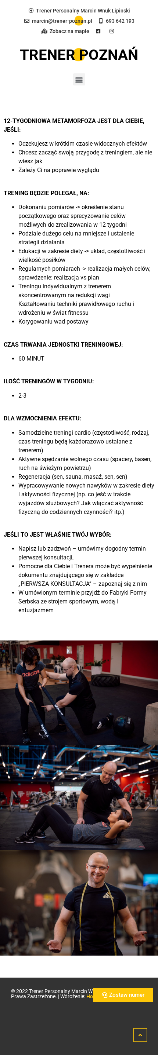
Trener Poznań (79, 54)
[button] (79, 79)
